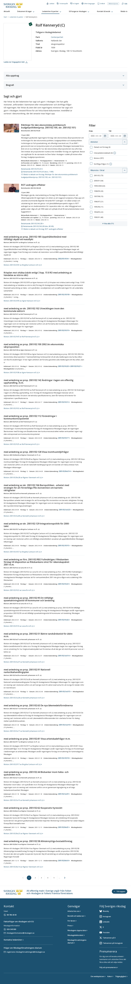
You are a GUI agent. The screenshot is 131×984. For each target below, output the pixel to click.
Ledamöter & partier (16, 17)
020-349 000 (11, 929)
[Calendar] (105, 135)
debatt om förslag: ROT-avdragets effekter (43, 229)
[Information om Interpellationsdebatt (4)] (114, 153)
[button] (26, 11)
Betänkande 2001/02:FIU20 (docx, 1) (38, 172)
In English (76, 4)
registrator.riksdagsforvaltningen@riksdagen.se (26, 952)
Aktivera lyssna (113, 4)
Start (5, 17)
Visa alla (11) (115, 223)
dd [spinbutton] (100, 136)
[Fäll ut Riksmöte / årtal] (124, 170)
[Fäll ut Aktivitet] (124, 142)
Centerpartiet (57, 37)
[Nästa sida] (65, 878)
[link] (23, 878)
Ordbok (102, 4)
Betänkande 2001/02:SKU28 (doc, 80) (38, 226)
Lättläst (51, 4)
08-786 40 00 (11, 915)
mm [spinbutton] (96, 136)
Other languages (89, 4)
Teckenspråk (63, 4)
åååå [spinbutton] (92, 136)
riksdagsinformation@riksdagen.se (20, 933)
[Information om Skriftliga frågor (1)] (110, 164)
